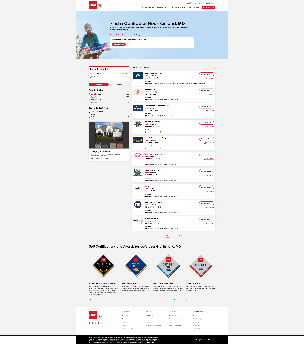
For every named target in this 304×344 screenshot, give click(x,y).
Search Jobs (149, 319)
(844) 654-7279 (209, 95)
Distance (92, 76)
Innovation (125, 325)
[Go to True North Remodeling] (138, 204)
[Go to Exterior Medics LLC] (138, 221)
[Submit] (126, 73)
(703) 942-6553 (209, 224)
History (124, 319)
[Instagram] (95, 323)
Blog (170, 322)
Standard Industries (127, 328)
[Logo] (95, 9)
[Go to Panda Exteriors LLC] (138, 172)
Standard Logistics (198, 319)
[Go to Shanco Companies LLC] (138, 75)
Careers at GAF (150, 315)
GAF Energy (196, 322)
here (170, 299)
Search (188, 3)
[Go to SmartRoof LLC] (138, 92)
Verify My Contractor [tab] (141, 35)
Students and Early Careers (153, 325)
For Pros (196, 7)
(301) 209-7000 (209, 111)
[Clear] (123, 73)
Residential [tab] (114, 35)
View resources (119, 44)
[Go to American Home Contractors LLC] (138, 108)
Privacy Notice (150, 342)
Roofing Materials (148, 7)
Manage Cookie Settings (204, 340)
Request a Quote (206, 74)
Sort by (197, 68)
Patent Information (174, 319)
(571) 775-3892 (209, 127)
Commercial (119, 84)
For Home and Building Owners (181, 7)
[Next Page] (182, 236)
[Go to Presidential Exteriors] (138, 124)
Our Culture (149, 322)
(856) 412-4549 (209, 175)
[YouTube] (98, 323)
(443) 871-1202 (209, 159)
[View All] (151, 81)
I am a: (209, 3)
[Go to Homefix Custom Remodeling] (138, 140)
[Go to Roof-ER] (138, 188)
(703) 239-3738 (209, 191)
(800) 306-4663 (209, 143)
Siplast (195, 315)
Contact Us (172, 315)
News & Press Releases (175, 325)
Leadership (125, 322)
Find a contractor (208, 7)
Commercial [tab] (126, 35)
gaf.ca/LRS (177, 299)
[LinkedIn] (92, 323)
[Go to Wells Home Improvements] (138, 156)
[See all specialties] (109, 108)
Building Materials (162, 7)
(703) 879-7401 (209, 79)
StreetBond (196, 325)
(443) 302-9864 (209, 208)
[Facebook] (89, 323)
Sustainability (125, 332)
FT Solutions (196, 328)
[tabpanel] (152, 42)
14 (179, 236)
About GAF (125, 315)
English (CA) (198, 3)
